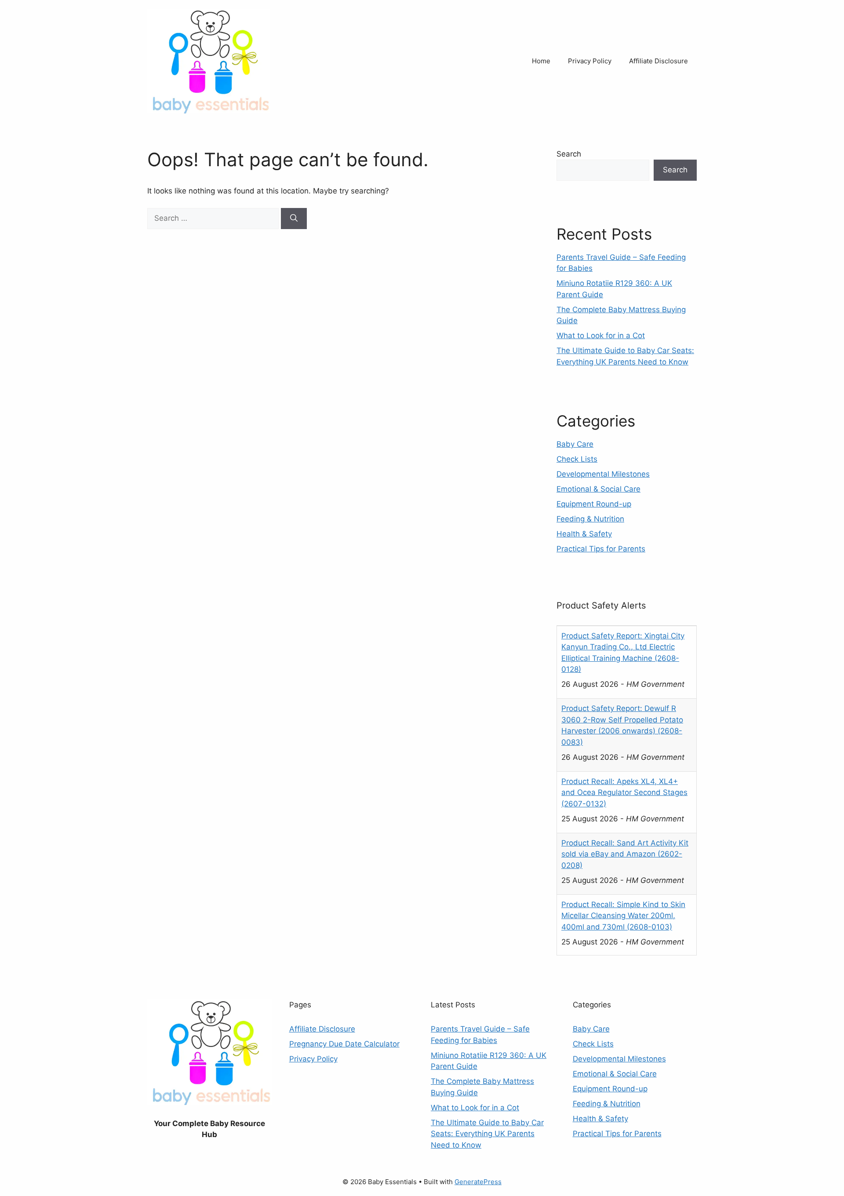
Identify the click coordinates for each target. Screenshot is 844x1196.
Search (569, 154)
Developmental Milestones (603, 474)
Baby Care (575, 444)
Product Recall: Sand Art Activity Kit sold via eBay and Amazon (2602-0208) (624, 853)
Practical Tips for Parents (601, 548)
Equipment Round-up (594, 504)
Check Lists (577, 459)
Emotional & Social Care (598, 489)
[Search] (294, 218)
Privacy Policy (589, 61)
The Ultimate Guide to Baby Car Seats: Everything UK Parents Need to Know (487, 1133)
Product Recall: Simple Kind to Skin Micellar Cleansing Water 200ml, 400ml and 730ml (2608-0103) (623, 915)
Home (541, 61)
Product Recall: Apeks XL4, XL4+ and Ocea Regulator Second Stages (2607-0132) (624, 792)
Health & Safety (584, 533)
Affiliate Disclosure (658, 61)
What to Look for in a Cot (601, 335)
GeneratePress (478, 1182)
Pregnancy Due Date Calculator (344, 1043)
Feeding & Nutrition (590, 518)
